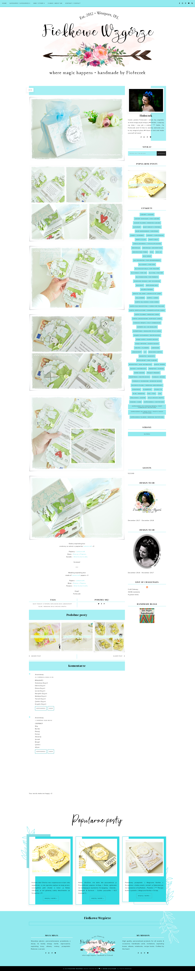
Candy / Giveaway (137, 235)
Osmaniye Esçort (41, 683)
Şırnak (37, 739)
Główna (147, 434)
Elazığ (37, 731)
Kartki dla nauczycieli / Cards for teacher (147, 306)
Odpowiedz (40, 708)
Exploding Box (56, 604)
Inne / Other (38, 3)
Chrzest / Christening (155, 235)
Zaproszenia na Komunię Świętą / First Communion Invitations (147, 406)
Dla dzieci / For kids (147, 264)
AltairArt (137, 227)
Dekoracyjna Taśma (140, 252)
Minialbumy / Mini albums (147, 360)
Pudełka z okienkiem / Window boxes (147, 381)
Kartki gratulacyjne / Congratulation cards (147, 310)
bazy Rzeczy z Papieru (41, 604)
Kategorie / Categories (19, 3)
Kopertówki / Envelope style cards (147, 331)
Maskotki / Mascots (147, 356)
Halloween (140, 298)
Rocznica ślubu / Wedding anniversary (147, 385)
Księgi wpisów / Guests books (147, 343)
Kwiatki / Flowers (142, 347)
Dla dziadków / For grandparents (147, 260)
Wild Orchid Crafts (81, 557)
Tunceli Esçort (40, 699)
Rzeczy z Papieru (79, 554)
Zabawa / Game (135, 402)
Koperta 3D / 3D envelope (147, 327)
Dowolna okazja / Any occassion (147, 281)
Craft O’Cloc (141, 239)
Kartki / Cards (152, 298)
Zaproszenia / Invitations (154, 402)
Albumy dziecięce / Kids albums (147, 218)
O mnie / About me (55, 3)
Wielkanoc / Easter (138, 397)
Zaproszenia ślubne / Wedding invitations (147, 417)
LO (145, 352)
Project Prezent (153, 372)
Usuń (51, 708)
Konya (37, 734)
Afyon (37, 747)
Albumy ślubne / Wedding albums (147, 223)
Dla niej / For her (156, 273)
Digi (151, 252)
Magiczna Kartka (155, 352)
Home (4, 3)
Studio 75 (158, 389)
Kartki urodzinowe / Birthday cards (147, 318)
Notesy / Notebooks (138, 368)
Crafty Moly (153, 239)
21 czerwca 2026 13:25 (44, 677)
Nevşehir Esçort (41, 693)
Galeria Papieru (147, 289)
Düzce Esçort (40, 688)
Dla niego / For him (138, 273)
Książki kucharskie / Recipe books (147, 335)
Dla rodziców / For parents (147, 277)
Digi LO (158, 252)
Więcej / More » (51, 898)
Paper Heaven (139, 372)
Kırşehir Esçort (40, 704)
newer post (36, 656)
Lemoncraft (87, 546)
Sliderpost (147, 389)
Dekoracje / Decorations (152, 248)
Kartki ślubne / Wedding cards (147, 314)
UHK (159, 393)
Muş (36, 726)
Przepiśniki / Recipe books (139, 377)
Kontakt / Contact (73, 3)
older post (118, 656)
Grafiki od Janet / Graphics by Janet (147, 293)
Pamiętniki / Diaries (156, 368)
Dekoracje (136, 248)
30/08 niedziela (134, 592)
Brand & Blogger (109, 968)
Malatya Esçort (40, 696)
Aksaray (38, 736)
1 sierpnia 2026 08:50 (43, 720)
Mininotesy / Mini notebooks (140, 364)
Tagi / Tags (151, 393)
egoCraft (140, 285)
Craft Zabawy (133, 589)
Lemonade (155, 347)
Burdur (37, 729)
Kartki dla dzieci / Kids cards (147, 302)
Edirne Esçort (40, 685)
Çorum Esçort (40, 691)
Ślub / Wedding (44, 606)
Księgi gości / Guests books (147, 339)
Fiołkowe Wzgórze (75, 968)
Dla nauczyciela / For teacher (147, 268)
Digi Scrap (147, 256)
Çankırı (38, 744)
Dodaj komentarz (116, 761)
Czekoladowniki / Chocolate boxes (147, 243)
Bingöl (37, 742)
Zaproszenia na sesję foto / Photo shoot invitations (147, 412)
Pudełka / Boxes (158, 377)
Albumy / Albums (147, 214)
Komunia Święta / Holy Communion (147, 322)
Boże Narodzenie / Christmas (147, 231)
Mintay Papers (159, 364)
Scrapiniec (136, 389)
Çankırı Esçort (40, 701)
